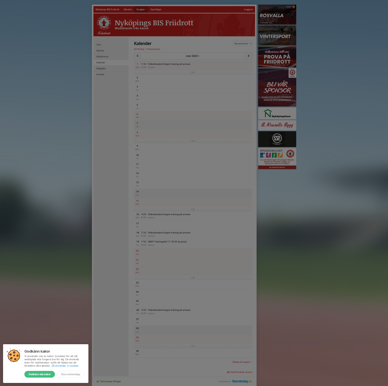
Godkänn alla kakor (40, 374)
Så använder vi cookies (64, 365)
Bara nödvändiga (70, 374)
